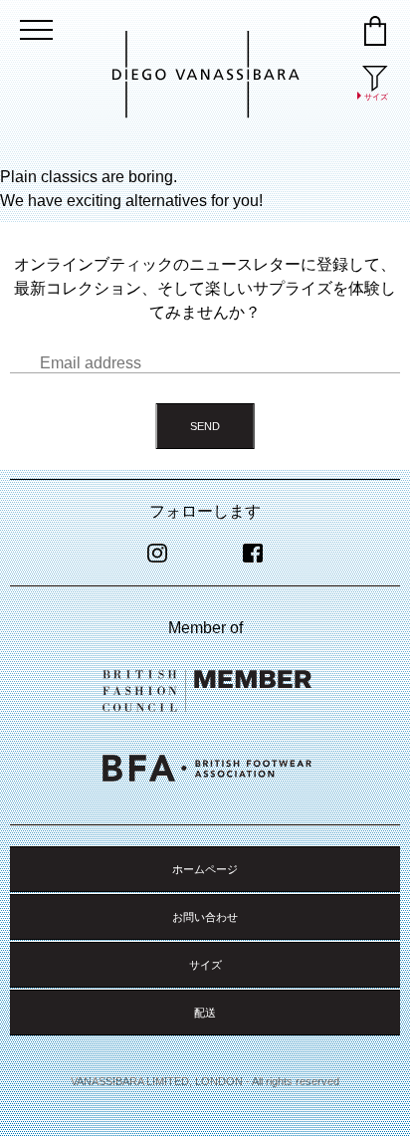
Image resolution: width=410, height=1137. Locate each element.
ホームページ (205, 869)
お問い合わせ (205, 917)
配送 (205, 1013)
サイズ (205, 965)
